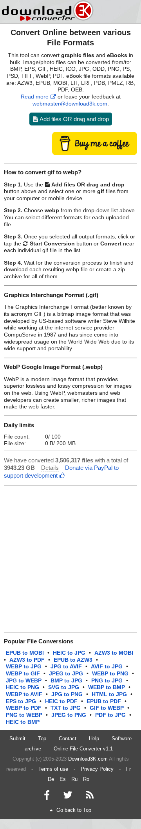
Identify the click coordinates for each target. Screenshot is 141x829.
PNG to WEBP (24, 715)
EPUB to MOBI (25, 653)
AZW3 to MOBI (113, 653)
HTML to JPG (109, 694)
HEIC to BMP (23, 722)
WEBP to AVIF (24, 694)
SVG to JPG (63, 687)
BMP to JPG (66, 681)
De (51, 779)
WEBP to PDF (24, 708)
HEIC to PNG (22, 687)
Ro (86, 779)
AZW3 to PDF (27, 660)
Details (50, 467)
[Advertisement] (70, 559)
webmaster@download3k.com (70, 104)
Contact (67, 738)
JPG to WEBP (24, 681)
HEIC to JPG (69, 653)
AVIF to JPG (107, 667)
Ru (74, 779)
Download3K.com (88, 759)
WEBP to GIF (23, 674)
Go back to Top (73, 810)
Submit (17, 738)
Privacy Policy (97, 769)
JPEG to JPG (66, 674)
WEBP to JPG (24, 667)
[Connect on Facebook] (47, 797)
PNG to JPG (107, 681)
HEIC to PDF (61, 701)
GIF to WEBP (107, 708)
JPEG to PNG (68, 715)
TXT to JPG (66, 708)
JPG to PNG (67, 694)
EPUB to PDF (104, 701)
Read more (35, 97)
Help (94, 738)
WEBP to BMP (106, 687)
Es (63, 779)
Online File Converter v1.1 (83, 749)
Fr (128, 769)
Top (42, 738)
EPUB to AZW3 (73, 660)
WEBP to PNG (110, 674)
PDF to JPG (110, 715)
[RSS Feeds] (90, 797)
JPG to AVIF (66, 667)
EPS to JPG (21, 701)
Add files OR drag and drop (73, 119)
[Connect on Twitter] (67, 797)
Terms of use (53, 769)
